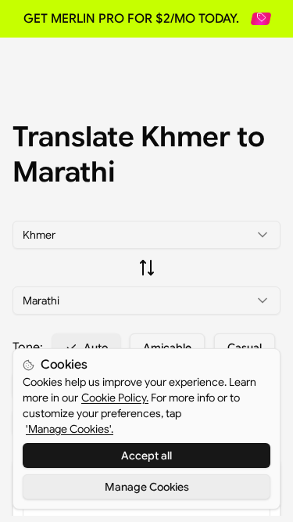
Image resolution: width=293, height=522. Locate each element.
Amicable (167, 347)
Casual (244, 347)
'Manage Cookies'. (69, 429)
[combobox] (146, 235)
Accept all (146, 455)
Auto (96, 347)
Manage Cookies (147, 487)
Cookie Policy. (114, 398)
